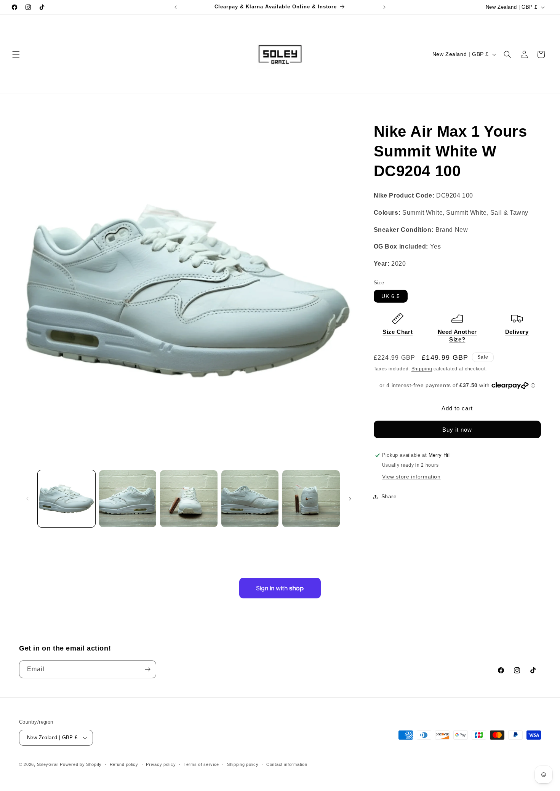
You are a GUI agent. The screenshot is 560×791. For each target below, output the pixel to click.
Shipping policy (243, 764)
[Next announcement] (384, 7)
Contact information (286, 764)
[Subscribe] (147, 669)
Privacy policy (161, 764)
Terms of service (201, 764)
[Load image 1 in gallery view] (66, 499)
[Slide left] (27, 498)
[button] (16, 54)
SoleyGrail (48, 764)
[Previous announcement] (175, 7)
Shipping (421, 369)
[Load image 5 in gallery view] (311, 499)
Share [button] (389, 496)
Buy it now (457, 429)
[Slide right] (350, 498)
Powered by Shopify (81, 764)
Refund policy (124, 764)
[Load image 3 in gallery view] (189, 499)
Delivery (517, 332)
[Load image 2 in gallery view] (128, 499)
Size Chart (397, 332)
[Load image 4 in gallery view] (250, 499)
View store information (411, 477)
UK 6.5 (390, 296)
